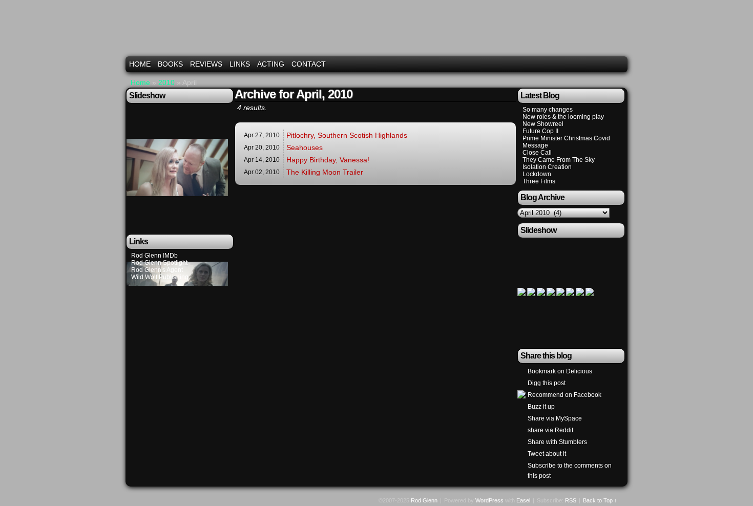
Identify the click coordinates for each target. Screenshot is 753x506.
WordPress (489, 500)
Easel (523, 500)
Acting (270, 64)
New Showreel (542, 124)
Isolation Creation (547, 167)
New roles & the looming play (563, 116)
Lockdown (536, 174)
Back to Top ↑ (600, 500)
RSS (619, 64)
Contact (308, 64)
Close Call (537, 152)
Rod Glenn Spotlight (159, 262)
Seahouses (304, 147)
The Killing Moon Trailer (324, 172)
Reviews (206, 64)
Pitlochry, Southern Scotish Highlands (346, 135)
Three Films (538, 181)
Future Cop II (540, 131)
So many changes (547, 109)
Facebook (606, 64)
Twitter (594, 64)
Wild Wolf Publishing (160, 277)
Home (140, 64)
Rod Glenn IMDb (154, 255)
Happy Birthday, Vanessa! (327, 160)
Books (170, 64)
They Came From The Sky (558, 159)
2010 (166, 82)
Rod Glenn (378, 32)
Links (239, 64)
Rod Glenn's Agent (157, 269)
